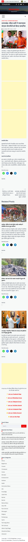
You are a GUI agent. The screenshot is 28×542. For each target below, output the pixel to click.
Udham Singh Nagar (6, 528)
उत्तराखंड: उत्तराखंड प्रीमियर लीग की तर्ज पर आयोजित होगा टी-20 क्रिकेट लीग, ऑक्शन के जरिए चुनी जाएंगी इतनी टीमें (13, 442)
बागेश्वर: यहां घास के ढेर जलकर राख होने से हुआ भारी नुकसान (13, 279)
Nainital (3, 497)
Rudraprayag (4, 517)
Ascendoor (9, 540)
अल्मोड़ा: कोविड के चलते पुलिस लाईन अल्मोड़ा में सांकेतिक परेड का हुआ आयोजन (12, 225)
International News (6, 486)
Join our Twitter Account (15, 413)
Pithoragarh (4, 511)
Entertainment (5, 477)
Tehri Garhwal (5, 525)
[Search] (25, 16)
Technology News (6, 522)
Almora (3, 461)
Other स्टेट (4, 506)
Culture (3, 472)
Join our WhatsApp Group (15, 398)
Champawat (4, 469)
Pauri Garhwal (5, 508)
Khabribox (14, 9)
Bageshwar (4, 463)
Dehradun (4, 475)
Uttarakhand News (13, 20)
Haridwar (4, 480)
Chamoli (3, 466)
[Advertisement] (14, 70)
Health (3, 483)
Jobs (3, 489)
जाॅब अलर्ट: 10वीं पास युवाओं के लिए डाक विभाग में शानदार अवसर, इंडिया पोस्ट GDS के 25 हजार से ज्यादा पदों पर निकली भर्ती (14, 438)
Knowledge (4, 491)
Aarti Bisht (5, 29)
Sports (3, 520)
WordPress (22, 540)
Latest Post (4, 20)
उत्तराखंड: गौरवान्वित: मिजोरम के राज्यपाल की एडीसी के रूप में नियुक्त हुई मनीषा (14, 331)
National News (5, 503)
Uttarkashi (4, 534)
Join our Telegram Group (14, 402)
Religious (4, 514)
